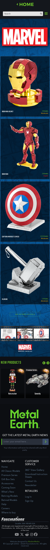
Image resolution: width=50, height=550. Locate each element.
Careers (5, 509)
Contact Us (31, 481)
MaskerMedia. (34, 542)
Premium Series (9, 475)
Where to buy (8, 513)
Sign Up (29, 501)
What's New (7, 492)
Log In (28, 497)
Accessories (7, 484)
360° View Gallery (34, 470)
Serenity (38, 394)
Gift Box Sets (8, 479)
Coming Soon (8, 488)
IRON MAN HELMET (7, 111)
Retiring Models (9, 496)
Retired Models (9, 500)
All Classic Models (10, 471)
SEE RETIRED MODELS (25, 314)
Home (4, 467)
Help (3, 504)
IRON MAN (5, 174)
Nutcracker (12, 394)
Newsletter (31, 485)
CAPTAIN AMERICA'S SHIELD (10, 236)
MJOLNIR (5, 299)
